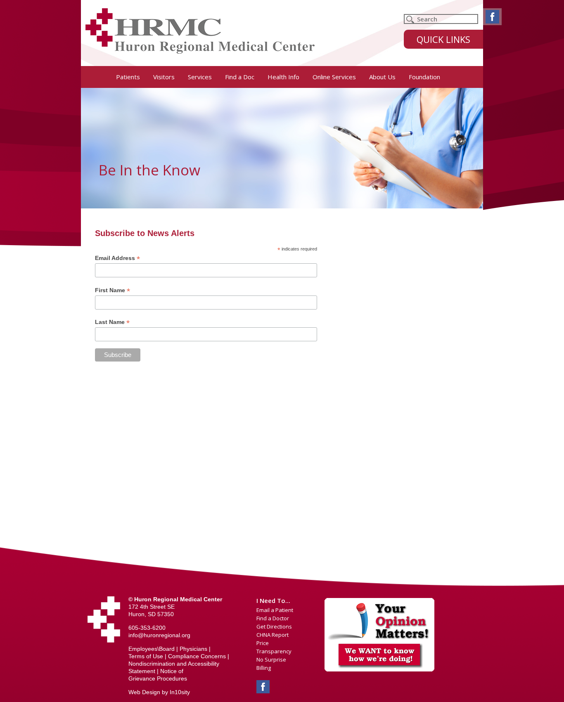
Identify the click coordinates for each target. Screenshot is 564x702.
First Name (112, 290)
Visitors (164, 77)
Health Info (283, 77)
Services (200, 77)
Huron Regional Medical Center (200, 31)
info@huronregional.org (159, 635)
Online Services (334, 77)
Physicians (193, 648)
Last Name (112, 322)
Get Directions (274, 626)
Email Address (117, 258)
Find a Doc (239, 77)
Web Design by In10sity (159, 692)
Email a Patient (274, 610)
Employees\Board (151, 648)
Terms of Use (145, 656)
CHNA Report (272, 634)
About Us (382, 77)
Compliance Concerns (197, 656)
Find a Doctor (272, 618)
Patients (128, 77)
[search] (441, 19)
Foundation (424, 77)
